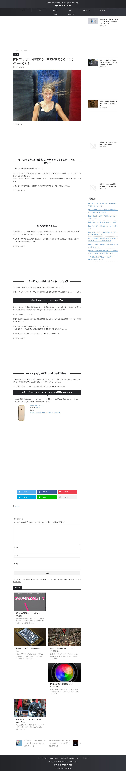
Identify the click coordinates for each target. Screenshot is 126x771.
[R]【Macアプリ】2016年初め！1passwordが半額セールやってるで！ (109, 21)
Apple (55, 10)
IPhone (17, 506)
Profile (55, 14)
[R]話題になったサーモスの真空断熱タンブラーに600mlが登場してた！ (103, 233)
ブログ (39, 10)
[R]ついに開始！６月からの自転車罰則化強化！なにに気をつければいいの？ (109, 62)
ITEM (70, 10)
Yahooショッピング (48, 412)
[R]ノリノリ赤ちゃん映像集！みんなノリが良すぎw (103, 227)
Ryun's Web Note (63, 5)
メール (16, 556)
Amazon (32, 412)
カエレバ (38, 407)
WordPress (86, 10)
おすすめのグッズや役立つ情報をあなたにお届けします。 (63, 762)
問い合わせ (71, 14)
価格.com (57, 412)
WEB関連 (102, 10)
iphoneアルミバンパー (37, 405)
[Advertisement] (47, 34)
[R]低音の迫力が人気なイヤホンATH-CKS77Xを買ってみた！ (100, 258)
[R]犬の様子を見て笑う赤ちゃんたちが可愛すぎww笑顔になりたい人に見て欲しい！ (103, 240)
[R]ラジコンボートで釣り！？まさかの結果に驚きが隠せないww (103, 246)
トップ (23, 10)
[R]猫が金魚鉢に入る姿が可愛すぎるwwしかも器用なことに (108, 103)
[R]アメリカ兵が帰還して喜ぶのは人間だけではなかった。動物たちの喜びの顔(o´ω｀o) (103, 252)
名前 (16, 547)
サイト (16, 564)
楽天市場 (38, 412)
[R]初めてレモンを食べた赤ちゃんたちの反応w (102, 222)
